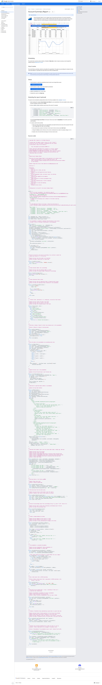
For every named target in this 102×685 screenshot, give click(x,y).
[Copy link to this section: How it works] (37, 66)
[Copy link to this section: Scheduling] (36, 58)
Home (29, 9)
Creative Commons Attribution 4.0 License (55, 656)
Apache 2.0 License (29, 657)
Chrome (33, 678)
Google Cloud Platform (46, 678)
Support (23, 3)
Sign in (99, 1)
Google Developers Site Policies (43, 657)
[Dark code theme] (71, 107)
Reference (8, 3)
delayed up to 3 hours (39, 62)
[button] (7, 24)
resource (62, 99)
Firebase (38, 678)
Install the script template (36, 84)
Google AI (53, 678)
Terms (17, 682)
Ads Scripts (10, 1)
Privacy (20, 682)
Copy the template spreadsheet (37, 89)
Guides (2, 3)
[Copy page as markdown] (53, 12)
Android (29, 678)
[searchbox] (7, 7)
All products (59, 678)
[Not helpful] (73, 9)
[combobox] (83, 1)
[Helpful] (71, 9)
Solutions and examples (16, 3)
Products (33, 9)
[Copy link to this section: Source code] (37, 136)
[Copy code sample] (73, 107)
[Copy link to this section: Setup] (33, 79)
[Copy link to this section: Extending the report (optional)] (47, 97)
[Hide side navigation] (13, 683)
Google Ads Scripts (39, 9)
